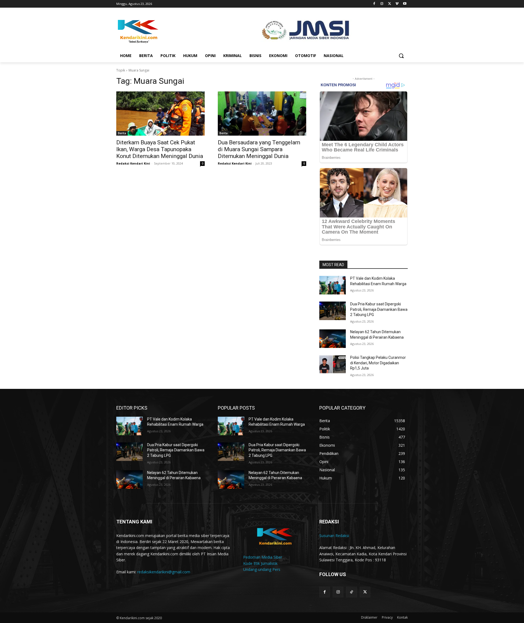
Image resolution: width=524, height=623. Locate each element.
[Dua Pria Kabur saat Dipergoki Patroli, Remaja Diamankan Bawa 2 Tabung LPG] (332, 311)
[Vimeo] (397, 4)
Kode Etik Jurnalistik (260, 563)
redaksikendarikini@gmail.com (163, 571)
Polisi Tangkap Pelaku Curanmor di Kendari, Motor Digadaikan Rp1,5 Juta (378, 362)
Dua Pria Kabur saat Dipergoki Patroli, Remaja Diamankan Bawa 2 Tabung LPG (378, 309)
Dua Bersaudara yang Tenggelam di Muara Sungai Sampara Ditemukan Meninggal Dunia (259, 149)
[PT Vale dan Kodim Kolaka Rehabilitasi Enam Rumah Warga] (332, 285)
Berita (122, 133)
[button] (401, 55)
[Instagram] (382, 4)
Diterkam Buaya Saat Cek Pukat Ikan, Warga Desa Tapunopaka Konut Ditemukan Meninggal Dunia (159, 149)
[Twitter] (389, 4)
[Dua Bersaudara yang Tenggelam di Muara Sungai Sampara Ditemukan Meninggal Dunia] (262, 113)
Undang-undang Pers (261, 569)
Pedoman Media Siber (262, 557)
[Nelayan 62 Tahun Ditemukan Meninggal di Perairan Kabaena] (332, 338)
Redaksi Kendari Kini (133, 163)
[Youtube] (404, 4)
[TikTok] (351, 592)
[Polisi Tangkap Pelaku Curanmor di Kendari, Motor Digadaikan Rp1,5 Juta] (332, 364)
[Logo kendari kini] (160, 30)
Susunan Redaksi (334, 535)
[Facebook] (374, 4)
